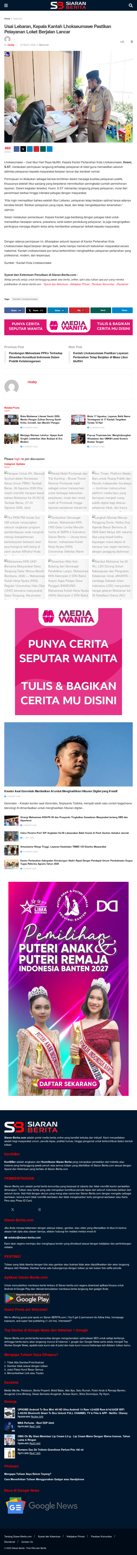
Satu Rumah (83, 1390)
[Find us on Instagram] (19, 1210)
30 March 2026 (27, 44)
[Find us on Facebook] (5, 1210)
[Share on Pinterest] (36, 149)
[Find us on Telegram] (46, 1210)
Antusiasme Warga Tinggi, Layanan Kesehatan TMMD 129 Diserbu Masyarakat (63, 846)
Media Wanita (12, 1390)
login (17, 458)
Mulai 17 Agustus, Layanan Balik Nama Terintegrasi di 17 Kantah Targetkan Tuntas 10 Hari (108, 419)
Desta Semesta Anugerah (46, 1394)
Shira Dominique (88, 1394)
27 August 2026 (97, 427)
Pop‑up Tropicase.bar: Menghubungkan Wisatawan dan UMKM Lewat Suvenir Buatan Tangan (109, 438)
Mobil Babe (57, 1390)
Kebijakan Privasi (80, 284)
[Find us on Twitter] (12, 1210)
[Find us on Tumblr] (33, 1210)
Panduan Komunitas (103, 284)
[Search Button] (131, 5)
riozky (10, 44)
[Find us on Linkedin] (26, 1210)
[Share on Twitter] (23, 149)
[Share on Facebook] (16, 149)
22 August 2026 (97, 446)
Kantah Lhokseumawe (25, 298)
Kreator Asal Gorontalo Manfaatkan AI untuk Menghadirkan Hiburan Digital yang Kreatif (60, 791)
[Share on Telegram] (49, 149)
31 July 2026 (28, 837)
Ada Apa (70, 1390)
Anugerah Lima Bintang (17, 1394)
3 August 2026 (13, 796)
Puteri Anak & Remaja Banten (108, 1390)
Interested (64, 1321)
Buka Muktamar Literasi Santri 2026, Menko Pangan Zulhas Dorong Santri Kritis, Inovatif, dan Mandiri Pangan (40, 419)
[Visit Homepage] (68, 5)
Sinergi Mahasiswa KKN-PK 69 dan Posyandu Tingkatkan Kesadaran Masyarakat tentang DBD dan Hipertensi (74, 819)
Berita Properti (41, 1390)
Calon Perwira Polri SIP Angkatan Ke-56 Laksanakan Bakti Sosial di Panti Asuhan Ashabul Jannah (74, 833)
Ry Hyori (104, 1394)
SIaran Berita (18, 1547)
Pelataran (26, 1390)
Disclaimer (122, 284)
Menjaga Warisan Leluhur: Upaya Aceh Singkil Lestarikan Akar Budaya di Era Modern (41, 438)
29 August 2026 (30, 427)
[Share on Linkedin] (30, 149)
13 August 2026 (30, 851)
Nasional (17, 18)
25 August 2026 (30, 446)
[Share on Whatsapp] (43, 149)
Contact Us (27, 1541)
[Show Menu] (6, 5)
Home (7, 18)
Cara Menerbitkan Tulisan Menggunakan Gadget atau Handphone (44, 1479)
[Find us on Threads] (39, 1210)
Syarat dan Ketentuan (56, 284)
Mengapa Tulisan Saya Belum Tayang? (27, 1474)
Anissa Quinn (70, 1394)
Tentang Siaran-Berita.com (18, 1536)
